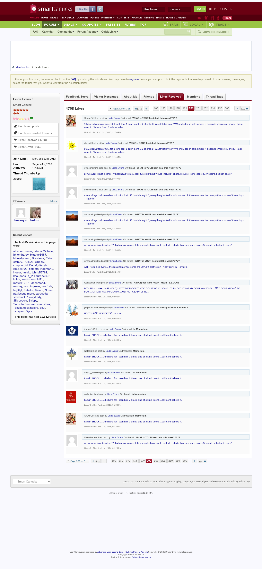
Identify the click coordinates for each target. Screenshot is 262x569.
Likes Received (170, 96)
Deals (54, 17)
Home (44, 17)
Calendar (47, 31)
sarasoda (42, 293)
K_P (29, 276)
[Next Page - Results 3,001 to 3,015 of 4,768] (236, 108)
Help (212, 9)
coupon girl (20, 265)
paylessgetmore (23, 293)
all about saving (23, 251)
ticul (42, 307)
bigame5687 (38, 254)
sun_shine (43, 304)
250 (220, 108)
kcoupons (19, 276)
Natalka (28, 290)
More (53, 201)
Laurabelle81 (42, 276)
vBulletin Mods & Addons (136, 552)
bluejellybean (21, 258)
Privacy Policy (238, 481)
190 (170, 108)
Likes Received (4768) (32, 139)
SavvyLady (34, 297)
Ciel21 (29, 261)
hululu (34, 220)
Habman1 (46, 268)
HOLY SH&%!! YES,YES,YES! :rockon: (102, 313)
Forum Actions (86, 31)
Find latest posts (28, 126)
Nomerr (49, 290)
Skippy (33, 300)
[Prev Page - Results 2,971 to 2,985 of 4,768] (146, 108)
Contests (123, 17)
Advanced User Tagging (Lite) (110, 552)
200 (191, 108)
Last (243, 109)
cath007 (18, 261)
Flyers (94, 17)
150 (163, 108)
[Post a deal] (227, 18)
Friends (148, 96)
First (139, 109)
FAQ (35, 31)
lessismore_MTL (32, 279)
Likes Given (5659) (29, 146)
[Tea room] (199, 18)
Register (225, 9)
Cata (49, 258)
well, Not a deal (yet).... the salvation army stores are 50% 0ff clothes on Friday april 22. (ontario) (136, 267)
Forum (52, 24)
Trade (223, 24)
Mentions (193, 96)
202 (205, 108)
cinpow (39, 261)
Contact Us (128, 481)
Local (197, 24)
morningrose (32, 286)
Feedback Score (77, 96)
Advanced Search (216, 32)
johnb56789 (39, 272)
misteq (17, 286)
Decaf (33, 265)
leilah (16, 279)
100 (156, 108)
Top (143, 24)
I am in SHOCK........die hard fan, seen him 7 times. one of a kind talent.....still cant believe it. (133, 335)
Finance (137, 17)
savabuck (19, 297)
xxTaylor (18, 311)
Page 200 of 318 (121, 108)
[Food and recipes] (212, 18)
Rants (160, 17)
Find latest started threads (34, 133)
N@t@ (17, 290)
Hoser (17, 272)
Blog (36, 24)
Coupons (82, 17)
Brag (173, 24)
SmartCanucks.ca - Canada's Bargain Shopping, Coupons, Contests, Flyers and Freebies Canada (182, 481)
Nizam (39, 290)
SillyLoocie (20, 300)
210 (213, 108)
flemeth (34, 268)
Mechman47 (38, 282)
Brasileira (38, 258)
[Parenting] (218, 18)
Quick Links (108, 31)
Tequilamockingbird (25, 307)
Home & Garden (176, 17)
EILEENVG (20, 268)
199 (185, 108)
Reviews (149, 17)
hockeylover (23, 220)
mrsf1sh (47, 286)
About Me (130, 96)
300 (227, 108)
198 (177, 108)
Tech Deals (67, 17)
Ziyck (28, 311)
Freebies (108, 17)
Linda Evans (114, 118)
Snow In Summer (24, 304)
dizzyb (42, 265)
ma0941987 (21, 282)
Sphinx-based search (141, 557)
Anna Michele (44, 251)
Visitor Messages (106, 96)
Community (65, 31)
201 (198, 108)
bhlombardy (20, 254)
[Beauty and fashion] (206, 18)
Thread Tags (214, 96)
